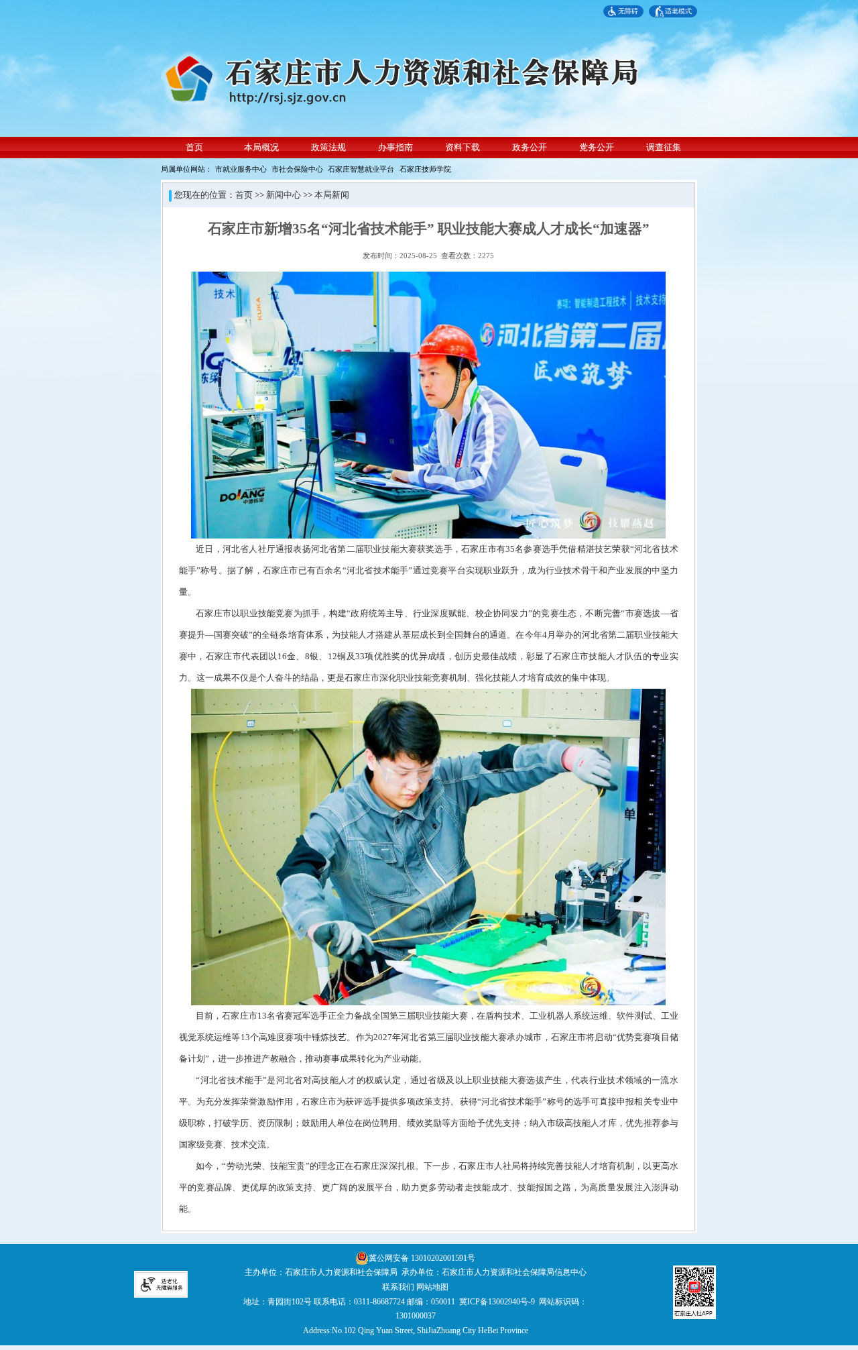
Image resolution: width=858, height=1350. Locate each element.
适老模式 (678, 11)
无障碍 (628, 11)
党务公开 (596, 147)
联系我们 (398, 1287)
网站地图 (432, 1287)
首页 (194, 147)
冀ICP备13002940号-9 (497, 1301)
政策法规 (328, 147)
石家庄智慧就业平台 (361, 169)
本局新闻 (331, 195)
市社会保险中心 (297, 169)
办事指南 (395, 147)
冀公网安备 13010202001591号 (422, 1258)
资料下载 (462, 147)
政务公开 (529, 147)
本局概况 (261, 147)
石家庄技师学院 (425, 169)
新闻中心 (283, 195)
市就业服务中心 (241, 169)
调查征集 (663, 147)
